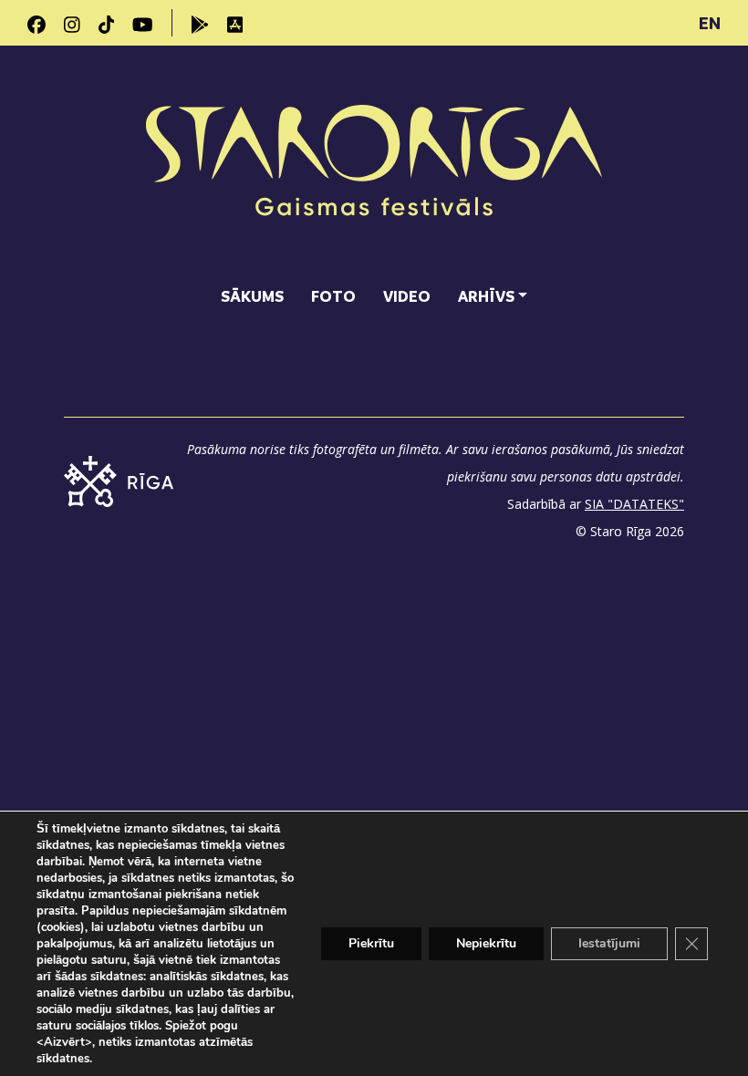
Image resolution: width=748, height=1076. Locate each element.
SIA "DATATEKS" (634, 503)
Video (407, 295)
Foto (333, 295)
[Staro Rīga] (374, 163)
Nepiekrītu (486, 943)
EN (710, 23)
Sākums (252, 295)
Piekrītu (371, 943)
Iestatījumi (609, 943)
